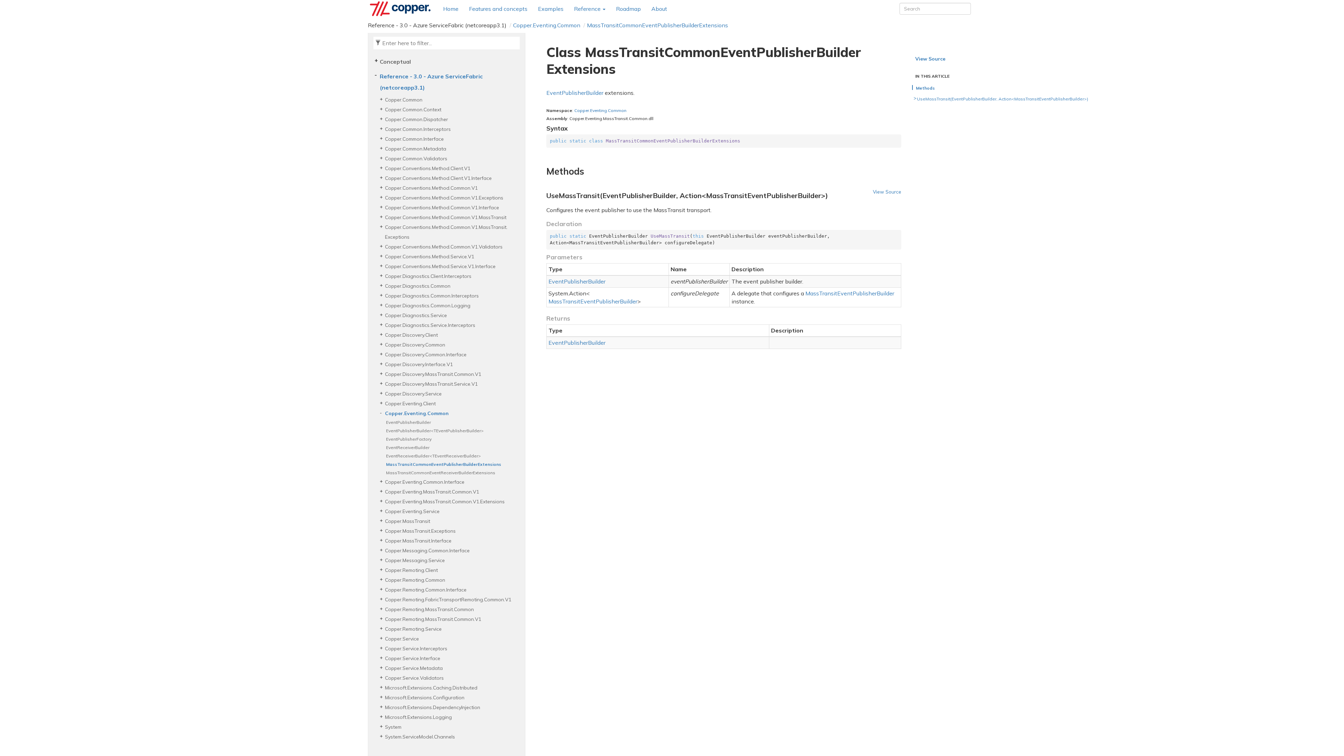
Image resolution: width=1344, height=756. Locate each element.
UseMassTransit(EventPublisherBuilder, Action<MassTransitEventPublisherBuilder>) (1002, 99)
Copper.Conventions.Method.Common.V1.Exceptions (444, 198)
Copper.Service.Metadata (414, 668)
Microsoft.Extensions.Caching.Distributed (431, 688)
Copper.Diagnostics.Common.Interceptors (432, 296)
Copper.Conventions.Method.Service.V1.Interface (440, 266)
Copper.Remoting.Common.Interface (426, 590)
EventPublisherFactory (409, 439)
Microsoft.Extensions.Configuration (424, 697)
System (393, 727)
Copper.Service (402, 639)
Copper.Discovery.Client (411, 335)
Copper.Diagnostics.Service (416, 315)
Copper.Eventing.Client (410, 403)
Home (450, 8)
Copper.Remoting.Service (413, 629)
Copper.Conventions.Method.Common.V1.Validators (444, 247)
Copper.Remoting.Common (415, 580)
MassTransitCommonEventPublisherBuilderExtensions (657, 25)
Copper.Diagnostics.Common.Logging (427, 305)
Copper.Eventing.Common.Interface (424, 482)
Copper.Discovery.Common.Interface (426, 354)
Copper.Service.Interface (412, 658)
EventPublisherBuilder (408, 422)
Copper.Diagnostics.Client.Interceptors (428, 276)
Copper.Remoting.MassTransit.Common (429, 609)
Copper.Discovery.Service (413, 394)
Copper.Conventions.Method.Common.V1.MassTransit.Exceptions (446, 232)
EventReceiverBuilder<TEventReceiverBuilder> (433, 455)
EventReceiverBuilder (407, 447)
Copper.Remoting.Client (411, 570)
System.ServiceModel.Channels (420, 737)
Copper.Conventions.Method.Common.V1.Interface (442, 207)
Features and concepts (498, 8)
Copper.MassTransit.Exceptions (420, 531)
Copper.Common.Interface (414, 139)
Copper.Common (403, 100)
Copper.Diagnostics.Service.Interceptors (430, 325)
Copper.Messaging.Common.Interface (427, 550)
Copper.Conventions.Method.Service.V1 (429, 256)
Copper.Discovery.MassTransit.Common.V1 (433, 374)
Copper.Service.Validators (414, 678)
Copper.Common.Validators (416, 158)
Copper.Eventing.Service (412, 511)
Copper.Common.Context (413, 109)
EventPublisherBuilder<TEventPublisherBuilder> (435, 430)
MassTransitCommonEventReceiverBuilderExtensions (440, 472)
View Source (887, 192)
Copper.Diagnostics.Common (417, 286)
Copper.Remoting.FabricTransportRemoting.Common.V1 (448, 599)
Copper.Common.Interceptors (418, 129)
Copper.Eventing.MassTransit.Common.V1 (432, 492)
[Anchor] (542, 171)
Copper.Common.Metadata (415, 149)
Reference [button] (588, 8)
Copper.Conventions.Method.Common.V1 (431, 188)
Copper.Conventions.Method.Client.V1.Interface (438, 178)
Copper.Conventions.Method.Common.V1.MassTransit (445, 217)
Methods (925, 88)
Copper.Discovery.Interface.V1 (419, 364)
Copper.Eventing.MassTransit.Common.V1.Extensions (445, 501)
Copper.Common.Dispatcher (416, 119)
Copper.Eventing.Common (546, 25)
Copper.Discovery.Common (415, 345)
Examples (551, 8)
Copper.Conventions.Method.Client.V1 (427, 168)
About (659, 8)
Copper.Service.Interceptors (416, 648)
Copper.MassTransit (407, 521)
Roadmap (628, 8)
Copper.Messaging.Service (415, 560)
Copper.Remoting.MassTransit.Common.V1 (433, 619)
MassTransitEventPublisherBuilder (592, 301)
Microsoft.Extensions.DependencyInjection (432, 707)
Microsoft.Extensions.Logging (418, 717)
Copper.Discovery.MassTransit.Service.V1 (431, 384)
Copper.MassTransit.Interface (418, 541)
